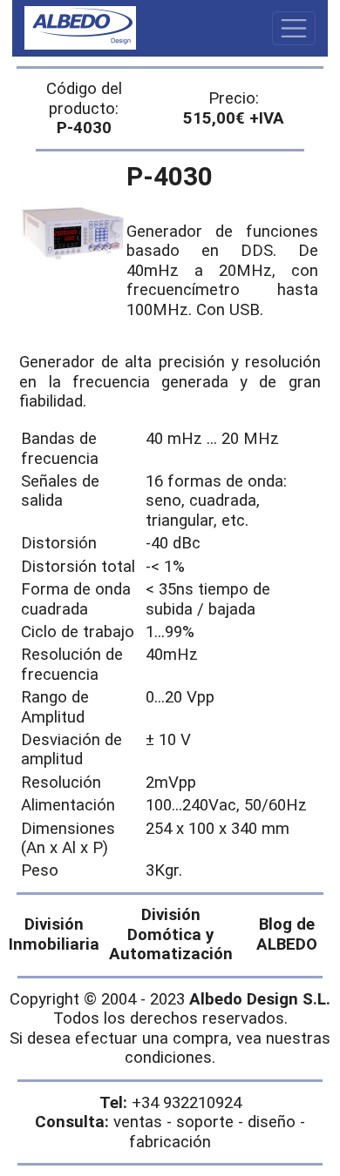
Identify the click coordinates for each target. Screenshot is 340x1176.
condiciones (168, 1057)
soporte (205, 1122)
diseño (272, 1122)
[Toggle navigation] (294, 28)
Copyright (44, 999)
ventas (137, 1122)
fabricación (170, 1142)
